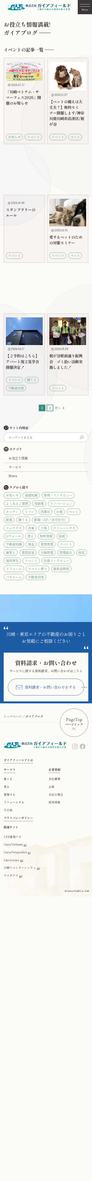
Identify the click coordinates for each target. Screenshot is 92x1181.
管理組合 (65, 552)
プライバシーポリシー (18, 818)
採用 (81, 552)
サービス (15, 467)
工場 (43, 528)
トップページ (12, 716)
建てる (23, 519)
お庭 (59, 511)
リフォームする (14, 802)
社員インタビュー (56, 560)
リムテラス (14, 528)
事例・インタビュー (58, 495)
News (13, 475)
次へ (57, 408)
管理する (9, 794)
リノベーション (61, 503)
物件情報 (46, 536)
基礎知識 (31, 495)
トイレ (29, 511)
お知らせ (12, 495)
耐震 (9, 519)
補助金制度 (61, 568)
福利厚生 (12, 560)
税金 (31, 544)
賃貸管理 (46, 544)
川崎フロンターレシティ (20, 868)
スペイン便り (37, 568)
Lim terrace (11, 860)
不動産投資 (36, 577)
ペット (73, 511)
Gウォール (13, 536)
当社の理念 (56, 794)
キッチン (12, 511)
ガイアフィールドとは (18, 760)
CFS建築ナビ (13, 837)
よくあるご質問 (17, 503)
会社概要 (54, 779)
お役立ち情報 (18, 458)
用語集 (39, 503)
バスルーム (14, 577)
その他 (8, 810)
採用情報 (54, 802)
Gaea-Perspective (15, 852)
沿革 (51, 787)
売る (30, 536)
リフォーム (14, 568)
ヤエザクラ (11, 875)
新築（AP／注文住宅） (50, 519)
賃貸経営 (28, 552)
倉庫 (31, 528)
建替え (10, 552)
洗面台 (45, 511)
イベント (65, 544)
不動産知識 (14, 544)
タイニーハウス (64, 528)
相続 (62, 536)
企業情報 (54, 769)
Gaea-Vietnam (13, 844)
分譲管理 (46, 552)
